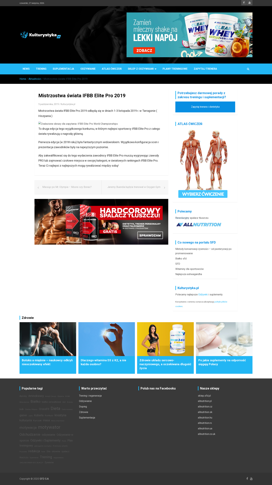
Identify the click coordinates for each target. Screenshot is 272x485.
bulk (22, 409)
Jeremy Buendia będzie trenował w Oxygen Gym (133, 187)
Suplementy (34, 458)
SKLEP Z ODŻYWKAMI (141, 68)
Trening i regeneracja (90, 395)
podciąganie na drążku (42, 446)
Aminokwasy (36, 396)
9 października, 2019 (48, 104)
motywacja (28, 427)
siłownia (56, 451)
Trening (41, 68)
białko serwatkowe (51, 402)
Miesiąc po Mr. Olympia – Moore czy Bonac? (67, 187)
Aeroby (23, 396)
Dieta (55, 408)
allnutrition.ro (205, 422)
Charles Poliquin (31, 409)
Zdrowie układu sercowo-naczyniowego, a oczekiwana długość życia (165, 364)
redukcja (34, 451)
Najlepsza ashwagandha (188, 274)
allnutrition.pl (205, 401)
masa (46, 420)
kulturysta (26, 420)
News (26, 68)
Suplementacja (63, 68)
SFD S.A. (44, 478)
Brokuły (70, 402)
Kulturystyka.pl (68, 104)
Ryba (43, 452)
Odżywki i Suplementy (45, 440)
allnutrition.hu (205, 417)
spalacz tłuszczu (199, 217)
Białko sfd (181, 258)
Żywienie (49, 462)
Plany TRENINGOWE (175, 68)
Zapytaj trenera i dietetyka (205, 106)
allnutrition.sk (205, 412)
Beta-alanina (24, 402)
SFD (177, 263)
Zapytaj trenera (205, 68)
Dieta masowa (67, 409)
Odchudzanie (30, 434)
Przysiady (23, 452)
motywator (49, 427)
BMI (64, 402)
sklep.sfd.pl (204, 395)
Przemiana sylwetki (60, 446)
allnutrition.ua (205, 428)
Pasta (64, 441)
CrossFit (44, 409)
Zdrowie (83, 412)
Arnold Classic (50, 396)
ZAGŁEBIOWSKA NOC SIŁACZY (31, 463)
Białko (35, 401)
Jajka (30, 416)
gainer (23, 415)
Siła (48, 451)
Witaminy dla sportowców (189, 268)
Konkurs (49, 415)
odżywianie (48, 434)
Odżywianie (88, 68)
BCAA (67, 396)
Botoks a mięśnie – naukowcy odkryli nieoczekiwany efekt (47, 362)
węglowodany (59, 458)
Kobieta (38, 415)
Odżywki (203, 294)
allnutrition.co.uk (206, 434)
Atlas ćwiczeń (112, 68)
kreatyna (60, 415)
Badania (61, 396)
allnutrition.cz (205, 406)
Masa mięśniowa (57, 421)
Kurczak (37, 420)
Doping (83, 406)
